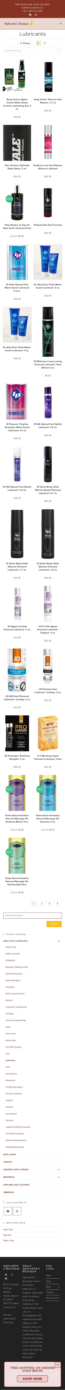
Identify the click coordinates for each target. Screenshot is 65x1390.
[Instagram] (35, 15)
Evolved (9, 1000)
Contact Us (9, 1307)
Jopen (8, 1027)
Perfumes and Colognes (16, 1185)
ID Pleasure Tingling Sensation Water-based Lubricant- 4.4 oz (17, 427)
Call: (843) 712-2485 (32, 11)
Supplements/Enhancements (18, 1127)
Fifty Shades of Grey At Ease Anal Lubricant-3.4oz (17, 226)
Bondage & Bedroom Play (17, 967)
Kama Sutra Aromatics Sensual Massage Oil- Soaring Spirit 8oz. (17, 881)
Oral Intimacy (11, 1074)
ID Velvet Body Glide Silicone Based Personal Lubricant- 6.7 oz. (48, 490)
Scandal (9, 1107)
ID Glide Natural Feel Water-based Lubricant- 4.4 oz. (17, 287)
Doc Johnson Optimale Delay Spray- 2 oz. (17, 167)
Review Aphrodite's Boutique (9, 1319)
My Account (51, 1298)
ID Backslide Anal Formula (48, 225)
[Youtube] (6, 1278)
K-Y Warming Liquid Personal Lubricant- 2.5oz (48, 757)
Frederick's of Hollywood (16, 1007)
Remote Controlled (14, 1094)
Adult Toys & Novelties (15, 941)
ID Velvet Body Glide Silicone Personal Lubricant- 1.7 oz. (17, 566)
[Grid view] (38, 43)
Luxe (8, 1067)
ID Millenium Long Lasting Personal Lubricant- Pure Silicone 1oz (48, 364)
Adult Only (8, 1229)
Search (53, 924)
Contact (49, 1292)
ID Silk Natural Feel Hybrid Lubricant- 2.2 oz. (48, 425)
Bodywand (10, 960)
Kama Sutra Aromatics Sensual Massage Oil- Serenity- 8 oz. (48, 818)
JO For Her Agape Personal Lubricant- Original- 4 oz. (47, 629)
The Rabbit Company (15, 1134)
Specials (7, 1235)
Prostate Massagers (14, 1087)
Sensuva (9, 1120)
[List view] (44, 43)
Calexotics (10, 987)
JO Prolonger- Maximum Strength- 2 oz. (17, 757)
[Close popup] (57, 1364)
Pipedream (10, 1080)
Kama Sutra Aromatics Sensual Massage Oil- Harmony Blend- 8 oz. (17, 818)
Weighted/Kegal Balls (15, 1147)
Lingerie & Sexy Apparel (16, 1170)
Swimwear (8, 1192)
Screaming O (11, 1114)
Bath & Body (9, 1154)
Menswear (9, 1177)
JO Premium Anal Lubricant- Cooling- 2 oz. (47, 690)
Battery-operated (13, 954)
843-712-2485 (10, 1303)
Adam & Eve (11, 947)
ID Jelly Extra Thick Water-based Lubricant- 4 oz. (17, 349)
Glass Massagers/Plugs (16, 1020)
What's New (8, 1240)
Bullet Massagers (13, 980)
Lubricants (10, 1060)
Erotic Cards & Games (15, 994)
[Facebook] (30, 15)
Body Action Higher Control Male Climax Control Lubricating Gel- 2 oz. (17, 104)
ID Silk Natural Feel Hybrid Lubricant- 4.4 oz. (17, 488)
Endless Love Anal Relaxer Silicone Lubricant (48, 167)
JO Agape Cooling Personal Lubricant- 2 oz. (17, 628)
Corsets (7, 1162)
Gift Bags (10, 1014)
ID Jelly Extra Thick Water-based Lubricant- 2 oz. (48, 286)
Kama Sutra (11, 1034)
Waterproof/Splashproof (16, 1140)
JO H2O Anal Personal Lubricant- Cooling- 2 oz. (17, 698)
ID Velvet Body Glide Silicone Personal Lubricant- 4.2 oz (48, 566)
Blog (48, 1287)
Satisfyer (9, 1100)
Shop (48, 1281)
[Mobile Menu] (60, 23)
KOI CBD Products (14, 1047)
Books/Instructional (14, 974)
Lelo (8, 1054)
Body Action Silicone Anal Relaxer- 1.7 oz (48, 101)
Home (48, 1275)
